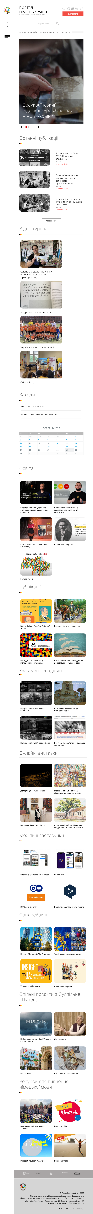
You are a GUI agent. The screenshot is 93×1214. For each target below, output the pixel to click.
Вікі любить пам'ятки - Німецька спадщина (69, 744)
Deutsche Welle (61, 1161)
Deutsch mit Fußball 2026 (32, 406)
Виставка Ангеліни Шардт (32, 825)
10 (21, 443)
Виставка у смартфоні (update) (35, 875)
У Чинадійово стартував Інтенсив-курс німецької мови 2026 (69, 202)
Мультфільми (26, 579)
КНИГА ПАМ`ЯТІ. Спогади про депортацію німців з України (68, 661)
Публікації (30, 587)
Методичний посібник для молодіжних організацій (32, 661)
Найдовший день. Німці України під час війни (35, 1040)
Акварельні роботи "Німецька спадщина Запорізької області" (69, 826)
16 (76, 443)
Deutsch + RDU (61, 1126)
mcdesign (80, 1208)
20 (48, 447)
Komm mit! (59, 875)
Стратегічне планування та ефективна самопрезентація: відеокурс (34, 510)
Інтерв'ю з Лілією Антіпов (35, 312)
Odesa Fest (27, 382)
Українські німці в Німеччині (37, 347)
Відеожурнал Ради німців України (32, 1127)
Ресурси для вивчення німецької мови (44, 1084)
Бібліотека (48, 32)
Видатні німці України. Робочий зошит (35, 627)
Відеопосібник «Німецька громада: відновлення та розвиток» (66, 510)
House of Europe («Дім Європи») (35, 954)
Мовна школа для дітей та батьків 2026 (39, 414)
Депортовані (60, 1039)
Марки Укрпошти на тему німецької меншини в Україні (67, 792)
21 (57, 447)
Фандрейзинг (33, 915)
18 (30, 447)
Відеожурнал (33, 228)
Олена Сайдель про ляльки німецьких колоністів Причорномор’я (67, 179)
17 (21, 447)
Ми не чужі (25, 1073)
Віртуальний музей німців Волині (35, 743)
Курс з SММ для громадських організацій (34, 545)
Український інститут (30, 986)
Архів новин (51, 221)
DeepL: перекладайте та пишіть (69, 907)
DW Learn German (28, 907)
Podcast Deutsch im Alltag (32, 1161)
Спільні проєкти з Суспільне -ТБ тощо (49, 997)
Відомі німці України (63, 544)
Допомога (73, 14)
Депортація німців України (32, 791)
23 (76, 447)
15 (66, 443)
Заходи (27, 394)
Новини (58, 162)
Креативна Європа (63, 986)
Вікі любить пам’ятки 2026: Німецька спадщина (67, 156)
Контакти (64, 32)
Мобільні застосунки (41, 835)
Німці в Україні (29, 32)
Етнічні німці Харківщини (66, 1073)
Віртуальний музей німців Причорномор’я (66, 709)
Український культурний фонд (68, 954)
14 (57, 443)
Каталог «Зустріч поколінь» (67, 626)
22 (67, 447)
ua (7, 22)
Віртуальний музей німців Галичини (32, 709)
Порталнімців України (33, 10)
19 (39, 447)
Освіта (26, 468)
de (7, 26)
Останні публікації (38, 138)
